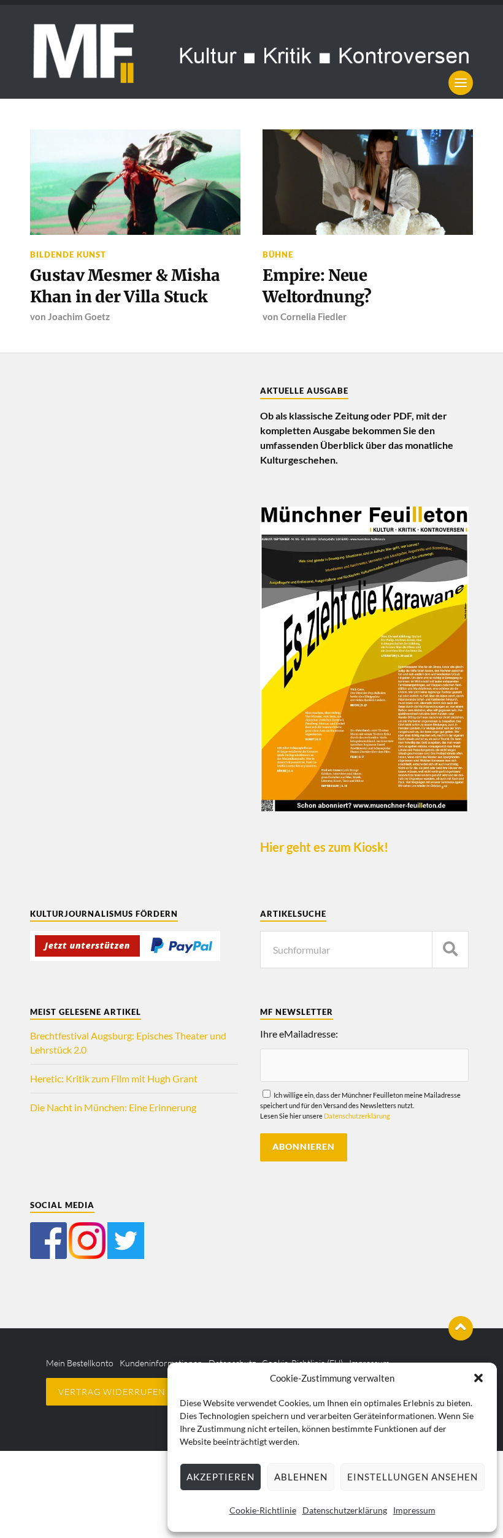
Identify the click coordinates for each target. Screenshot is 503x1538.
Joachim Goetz (79, 316)
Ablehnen (301, 1476)
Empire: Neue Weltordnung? (317, 286)
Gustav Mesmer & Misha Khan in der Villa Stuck (125, 286)
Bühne (278, 254)
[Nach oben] (460, 1328)
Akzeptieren (220, 1476)
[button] (478, 1378)
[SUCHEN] (450, 949)
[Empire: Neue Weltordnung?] (368, 181)
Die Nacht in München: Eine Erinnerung (113, 1107)
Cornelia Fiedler (313, 316)
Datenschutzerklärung (344, 1510)
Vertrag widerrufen (112, 1392)
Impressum (414, 1510)
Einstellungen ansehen (412, 1476)
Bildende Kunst (68, 254)
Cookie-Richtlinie (262, 1510)
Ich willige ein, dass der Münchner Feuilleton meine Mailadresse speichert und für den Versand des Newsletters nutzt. (360, 1105)
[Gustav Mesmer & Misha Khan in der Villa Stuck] (135, 181)
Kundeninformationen (161, 1363)
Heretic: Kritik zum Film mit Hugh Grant (114, 1078)
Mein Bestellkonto (79, 1363)
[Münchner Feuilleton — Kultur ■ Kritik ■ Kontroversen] (251, 51)
